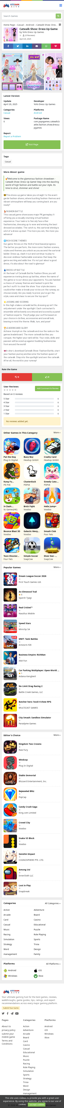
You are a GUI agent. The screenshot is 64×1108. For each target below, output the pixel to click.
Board (37, 914)
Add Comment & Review (47, 388)
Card (6, 919)
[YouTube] (16, 1012)
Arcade (7, 914)
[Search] (58, 16)
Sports (37, 939)
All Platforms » (53, 963)
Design (37, 949)
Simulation (9, 939)
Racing (7, 934)
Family (37, 954)
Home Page (9, 24)
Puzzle (37, 929)
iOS (40, 970)
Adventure (39, 909)
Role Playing (40, 934)
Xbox (40, 975)
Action (7, 909)
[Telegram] (11, 1012)
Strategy (8, 944)
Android (30, 24)
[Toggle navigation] (60, 5)
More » (57, 432)
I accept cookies (37, 1104)
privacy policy (8, 1030)
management (10, 954)
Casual (20, 24)
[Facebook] (7, 1012)
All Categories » (52, 903)
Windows (12, 975)
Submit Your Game (11, 1008)
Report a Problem (12, 136)
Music (7, 929)
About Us (6, 1026)
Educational (40, 924)
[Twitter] (3, 1012)
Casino (37, 919)
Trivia (36, 944)
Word (6, 949)
